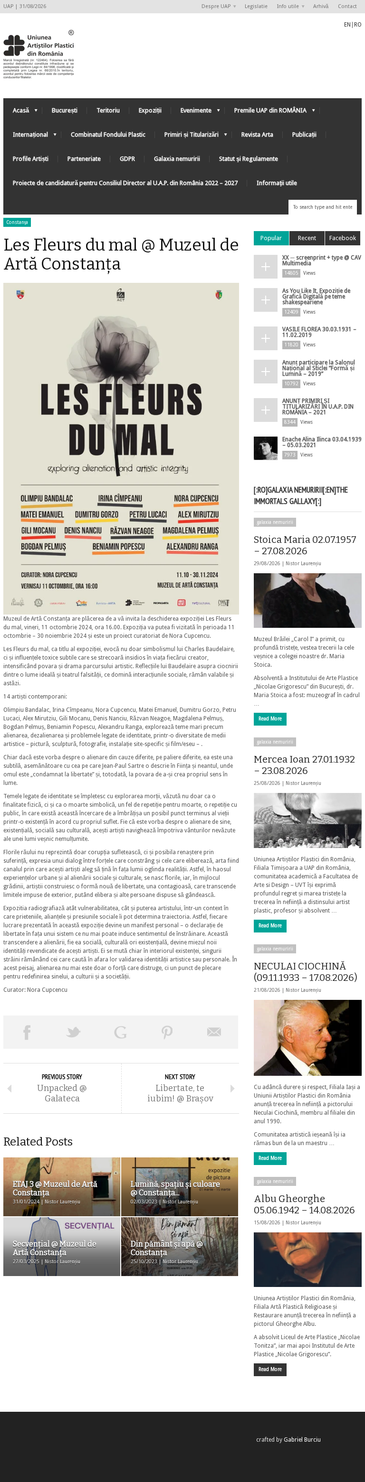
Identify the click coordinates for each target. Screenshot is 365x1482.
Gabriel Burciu (302, 1439)
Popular (271, 238)
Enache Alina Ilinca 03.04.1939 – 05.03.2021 (322, 442)
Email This (214, 1032)
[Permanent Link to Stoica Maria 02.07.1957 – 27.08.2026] (308, 600)
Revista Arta (257, 134)
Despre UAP (214, 6)
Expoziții (150, 110)
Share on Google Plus (120, 1032)
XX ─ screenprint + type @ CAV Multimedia (321, 260)
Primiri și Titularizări (187, 137)
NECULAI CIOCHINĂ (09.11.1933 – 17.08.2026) (305, 971)
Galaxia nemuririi (177, 158)
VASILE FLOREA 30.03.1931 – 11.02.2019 (319, 332)
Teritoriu (108, 110)
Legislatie (256, 6)
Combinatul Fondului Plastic (108, 134)
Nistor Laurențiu (303, 563)
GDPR (127, 158)
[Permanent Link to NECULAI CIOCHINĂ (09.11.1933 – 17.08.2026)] (308, 1038)
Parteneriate (84, 158)
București (64, 110)
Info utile (285, 6)
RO (358, 24)
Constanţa (17, 222)
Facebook (342, 238)
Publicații (304, 134)
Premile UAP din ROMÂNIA (266, 113)
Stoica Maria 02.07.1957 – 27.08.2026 (305, 545)
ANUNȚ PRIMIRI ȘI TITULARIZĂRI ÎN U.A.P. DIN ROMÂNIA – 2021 (318, 407)
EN (347, 24)
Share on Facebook (26, 1032)
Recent (307, 238)
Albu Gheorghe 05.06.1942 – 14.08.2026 (304, 1204)
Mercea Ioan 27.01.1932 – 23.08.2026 (304, 765)
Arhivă (320, 6)
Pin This (167, 1032)
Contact (347, 6)
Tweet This (73, 1032)
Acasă (16, 113)
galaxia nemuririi (275, 522)
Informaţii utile (277, 182)
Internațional (25, 137)
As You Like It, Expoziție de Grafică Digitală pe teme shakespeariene (316, 297)
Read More (270, 718)
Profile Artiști (30, 158)
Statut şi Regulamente (248, 158)
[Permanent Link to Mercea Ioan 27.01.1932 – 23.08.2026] (308, 820)
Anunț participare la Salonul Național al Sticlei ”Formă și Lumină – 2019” (318, 368)
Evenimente (191, 113)
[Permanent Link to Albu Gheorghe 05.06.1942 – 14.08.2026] (308, 1259)
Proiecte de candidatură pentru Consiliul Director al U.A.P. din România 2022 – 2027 (125, 182)
